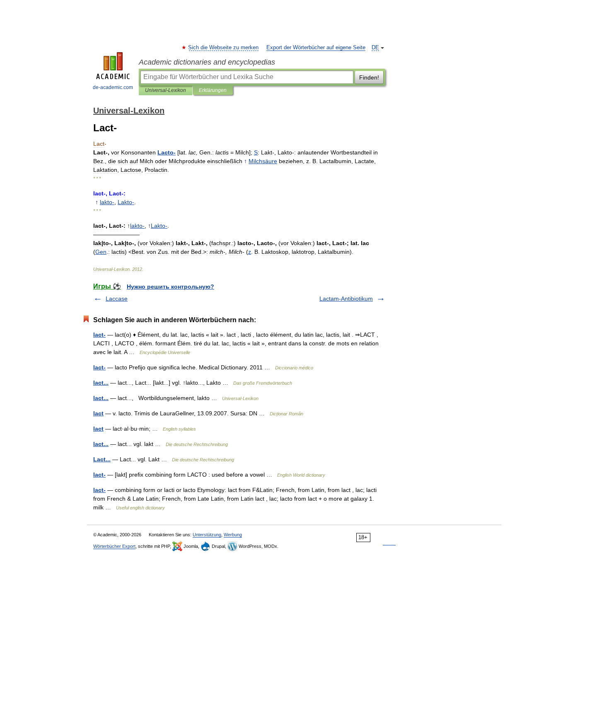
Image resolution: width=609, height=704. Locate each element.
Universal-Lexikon (165, 90)
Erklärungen (213, 90)
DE (375, 48)
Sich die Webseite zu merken (224, 48)
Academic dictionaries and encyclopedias (207, 62)
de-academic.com (113, 87)
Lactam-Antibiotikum (346, 298)
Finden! (369, 77)
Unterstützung (207, 534)
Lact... (102, 459)
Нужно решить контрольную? (170, 286)
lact (98, 413)
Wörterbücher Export (114, 546)
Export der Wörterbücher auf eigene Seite (315, 48)
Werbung (233, 534)
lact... (101, 382)
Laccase (117, 298)
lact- (99, 334)
